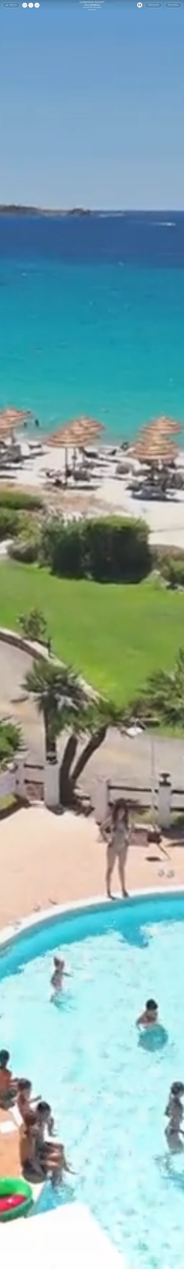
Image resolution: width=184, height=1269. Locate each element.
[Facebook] (24, 5)
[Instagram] (30, 5)
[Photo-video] (37, 5)
